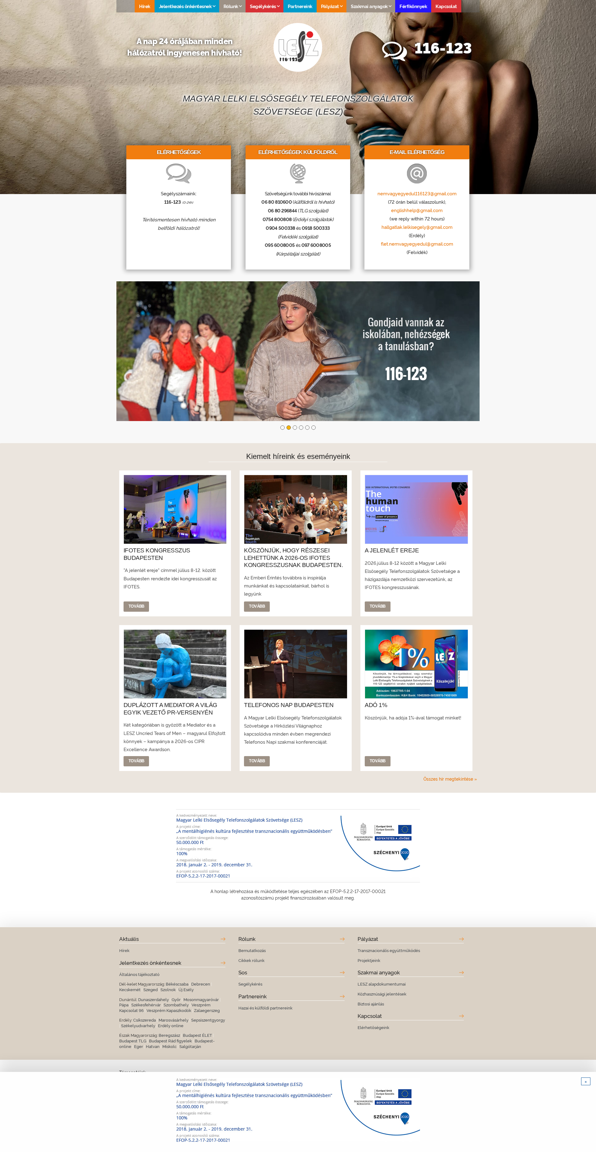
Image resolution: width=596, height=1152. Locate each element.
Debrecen (200, 983)
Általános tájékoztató (139, 974)
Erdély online (170, 1025)
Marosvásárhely (173, 1020)
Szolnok (168, 989)
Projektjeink (369, 960)
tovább (136, 606)
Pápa (124, 1004)
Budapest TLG (132, 1040)
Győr (176, 999)
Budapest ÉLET (197, 1035)
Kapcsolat (446, 6)
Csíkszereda (144, 1020)
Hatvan (153, 1046)
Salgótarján (190, 1046)
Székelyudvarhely (138, 1025)
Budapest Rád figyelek (170, 1040)
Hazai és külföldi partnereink (265, 1007)
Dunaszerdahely (153, 999)
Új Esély (186, 989)
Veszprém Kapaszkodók (169, 1010)
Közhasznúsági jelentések (382, 993)
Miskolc (169, 1046)
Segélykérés (250, 983)
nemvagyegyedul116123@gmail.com (417, 193)
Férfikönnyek (413, 6)
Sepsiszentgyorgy (208, 1020)
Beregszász (169, 1035)
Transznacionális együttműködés (389, 950)
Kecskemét (130, 989)
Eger (138, 1046)
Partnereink (300, 6)
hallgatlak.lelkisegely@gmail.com (417, 226)
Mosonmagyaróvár (201, 999)
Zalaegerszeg (207, 1010)
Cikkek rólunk (251, 960)
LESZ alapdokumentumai (382, 983)
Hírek (144, 6)
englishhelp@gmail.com (417, 209)
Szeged (150, 989)
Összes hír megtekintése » (450, 779)
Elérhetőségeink (373, 1027)
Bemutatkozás (252, 950)
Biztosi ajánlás (371, 1003)
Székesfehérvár (146, 1004)
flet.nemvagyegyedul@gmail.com (417, 243)
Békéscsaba (177, 983)
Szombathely (176, 1004)
